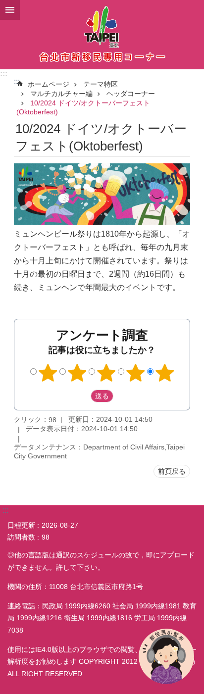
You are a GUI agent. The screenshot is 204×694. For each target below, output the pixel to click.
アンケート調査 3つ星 (106, 372)
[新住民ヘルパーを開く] (166, 656)
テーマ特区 (100, 84)
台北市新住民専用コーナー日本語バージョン (102, 34)
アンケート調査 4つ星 (135, 372)
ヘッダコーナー (130, 94)
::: (3, 73)
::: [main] (17, 81)
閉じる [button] (10, 10)
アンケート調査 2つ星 (77, 372)
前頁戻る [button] (172, 471)
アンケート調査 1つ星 (48, 372)
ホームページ (48, 84)
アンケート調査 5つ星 (164, 372)
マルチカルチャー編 (61, 94)
